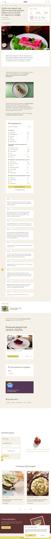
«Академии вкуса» (29, 103)
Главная (2, 5)
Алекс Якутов (6, 17)
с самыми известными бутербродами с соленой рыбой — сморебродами (17, 75)
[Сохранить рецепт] (2, 457)
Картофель (12, 136)
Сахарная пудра (13, 155)
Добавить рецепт (6, 527)
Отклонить (42, 535)
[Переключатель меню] (49, 2)
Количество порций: (12, 126)
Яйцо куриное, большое (14, 167)
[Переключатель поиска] (2, 2)
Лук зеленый (12, 139)
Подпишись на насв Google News (13, 390)
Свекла (11, 137)
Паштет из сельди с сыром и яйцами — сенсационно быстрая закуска (37, 500)
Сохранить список (20, 189)
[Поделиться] (2, 460)
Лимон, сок (12, 156)
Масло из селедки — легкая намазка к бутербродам (12, 500)
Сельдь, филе (12, 132)
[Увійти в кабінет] (46, 2)
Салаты (10, 5)
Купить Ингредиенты (20, 186)
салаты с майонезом (19, 402)
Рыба (4, 497)
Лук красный (12, 177)
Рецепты (6, 5)
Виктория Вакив (5, 503)
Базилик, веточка (13, 141)
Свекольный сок (13, 151)
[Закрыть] (48, 527)
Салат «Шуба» (11, 373)
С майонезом (15, 5)
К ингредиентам (7, 22)
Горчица (11, 165)
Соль (11, 153)
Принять (30, 535)
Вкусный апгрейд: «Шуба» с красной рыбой (16, 308)
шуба (24, 402)
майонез (13, 402)
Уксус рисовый (12, 172)
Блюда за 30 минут (30, 497)
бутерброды (8, 402)
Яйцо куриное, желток (14, 147)
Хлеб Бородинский (13, 134)
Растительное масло (14, 149)
